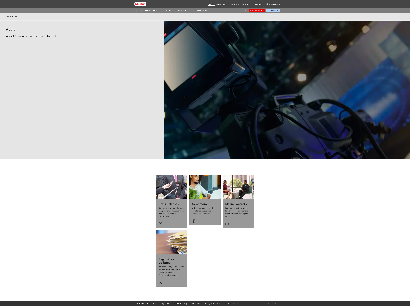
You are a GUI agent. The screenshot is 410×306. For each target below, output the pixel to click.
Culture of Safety (180, 303)
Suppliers (245, 4)
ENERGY (156, 11)
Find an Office (235, 4)
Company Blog (258, 4)
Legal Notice (166, 303)
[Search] (246, 10)
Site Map (140, 303)
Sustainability (201, 11)
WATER (139, 11)
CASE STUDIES (182, 11)
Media (218, 4)
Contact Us (274, 10)
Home (6, 17)
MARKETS (170, 11)
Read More (171, 201)
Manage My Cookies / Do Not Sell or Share (221, 303)
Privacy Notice (152, 303)
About (211, 4)
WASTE (147, 11)
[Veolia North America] (140, 4)
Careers (225, 4)
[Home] (132, 10)
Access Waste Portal (257, 10)
